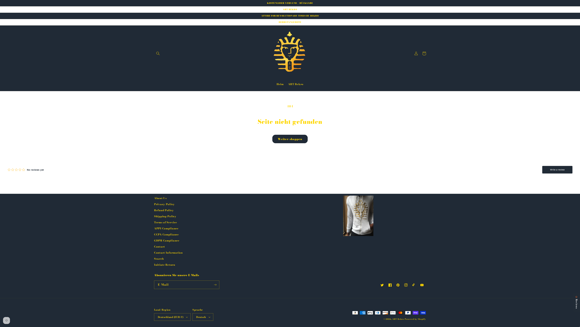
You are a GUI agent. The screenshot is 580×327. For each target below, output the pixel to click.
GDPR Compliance (166, 241)
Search (159, 259)
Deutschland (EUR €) (170, 317)
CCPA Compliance (166, 234)
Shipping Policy (165, 216)
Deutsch (201, 317)
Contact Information (168, 253)
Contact (159, 247)
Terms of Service (165, 222)
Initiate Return (164, 265)
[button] (158, 54)
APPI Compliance (166, 228)
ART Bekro (398, 319)
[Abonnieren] (215, 285)
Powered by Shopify (415, 319)
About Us (160, 198)
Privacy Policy (164, 204)
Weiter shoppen (290, 139)
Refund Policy (164, 210)
